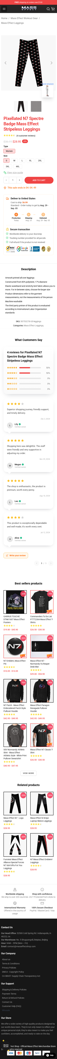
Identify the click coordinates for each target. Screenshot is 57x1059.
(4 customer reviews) (25, 136)
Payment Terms (9, 994)
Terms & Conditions (11, 963)
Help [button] (51, 1055)
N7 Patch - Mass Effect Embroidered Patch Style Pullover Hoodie (15, 708)
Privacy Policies (9, 968)
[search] (48, 9)
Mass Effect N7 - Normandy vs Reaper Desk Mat (40, 664)
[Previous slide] (6, 63)
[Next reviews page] (50, 563)
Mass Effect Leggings (12, 23)
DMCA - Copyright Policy (13, 972)
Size (5, 156)
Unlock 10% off (5, 1045)
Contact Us (7, 1002)
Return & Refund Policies (13, 998)
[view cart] (53, 9)
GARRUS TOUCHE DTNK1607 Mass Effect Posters (14, 619)
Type (6, 146)
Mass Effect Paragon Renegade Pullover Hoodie (39, 708)
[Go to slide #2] (36, 106)
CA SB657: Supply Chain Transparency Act (21, 976)
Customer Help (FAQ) (11, 1006)
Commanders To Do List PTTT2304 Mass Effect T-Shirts (41, 619)
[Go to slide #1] (21, 106)
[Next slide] (51, 63)
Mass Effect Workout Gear (24, 18)
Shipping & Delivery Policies (14, 989)
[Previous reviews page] (36, 563)
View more (28, 773)
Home (4, 18)
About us (6, 959)
